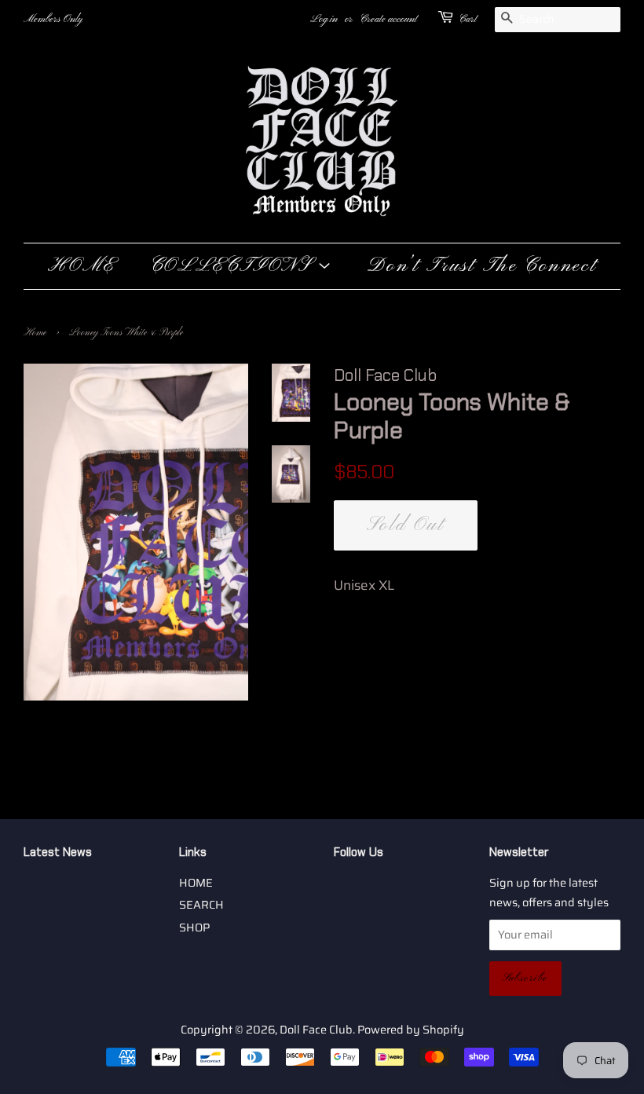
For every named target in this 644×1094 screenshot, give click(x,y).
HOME (81, 266)
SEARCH (201, 904)
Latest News (58, 852)
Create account (388, 19)
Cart (468, 19)
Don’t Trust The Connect (482, 266)
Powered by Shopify (410, 1029)
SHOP (194, 927)
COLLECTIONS (233, 266)
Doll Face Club (316, 1029)
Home (35, 333)
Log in (324, 19)
